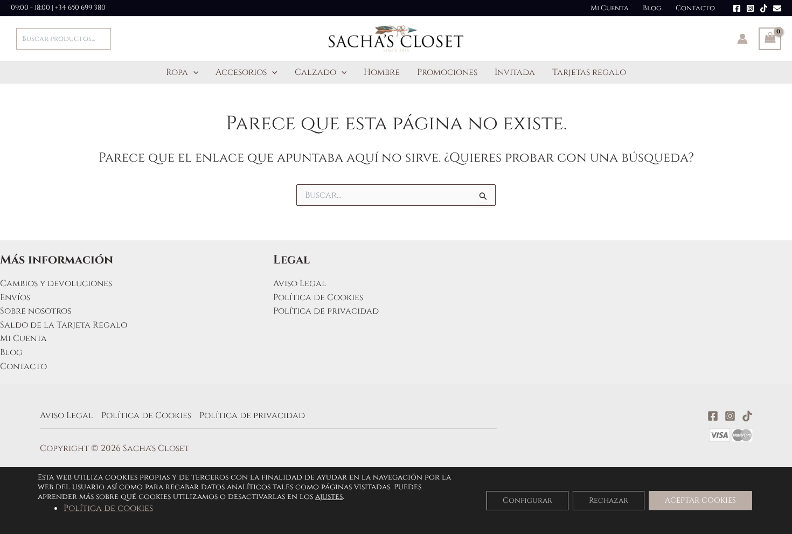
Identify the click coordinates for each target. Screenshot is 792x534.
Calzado (315, 72)
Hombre (382, 72)
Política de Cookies (318, 297)
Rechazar (608, 500)
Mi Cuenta (609, 8)
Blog (652, 8)
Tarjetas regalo (589, 72)
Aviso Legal (299, 283)
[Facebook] (737, 8)
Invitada (515, 72)
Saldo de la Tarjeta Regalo (63, 325)
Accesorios (241, 72)
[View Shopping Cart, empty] (770, 38)
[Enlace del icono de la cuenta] (742, 38)
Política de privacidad (326, 311)
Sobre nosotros (35, 311)
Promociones (447, 72)
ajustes (329, 497)
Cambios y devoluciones (56, 283)
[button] (193, 72)
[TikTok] (764, 8)
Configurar (527, 500)
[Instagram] (750, 8)
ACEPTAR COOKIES (700, 500)
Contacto (695, 8)
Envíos (15, 297)
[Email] (777, 8)
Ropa (177, 72)
